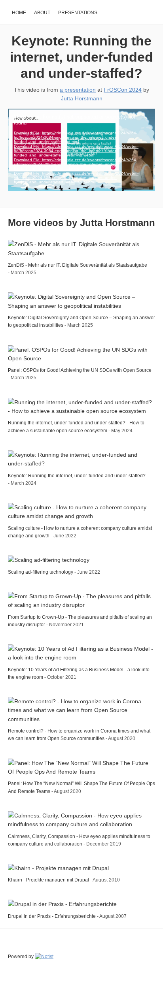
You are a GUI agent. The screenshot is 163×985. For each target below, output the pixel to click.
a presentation (78, 90)
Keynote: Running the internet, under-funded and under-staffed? (81, 57)
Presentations (77, 12)
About (42, 12)
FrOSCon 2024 (123, 90)
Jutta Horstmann (81, 98)
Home (19, 12)
